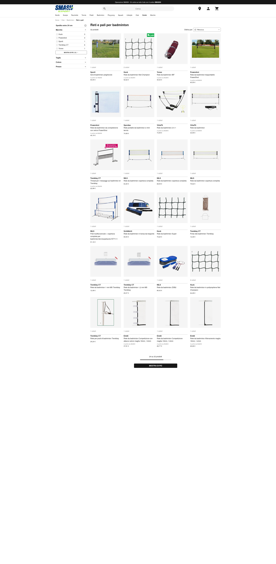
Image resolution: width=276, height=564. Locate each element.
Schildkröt (128, 231)
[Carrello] (217, 8)
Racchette (74, 15)
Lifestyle (129, 15)
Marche (152, 15)
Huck (126, 72)
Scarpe (65, 15)
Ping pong (111, 15)
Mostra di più (155, 365)
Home (57, 20)
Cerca (138, 8)
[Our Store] (200, 8)
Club (137, 15)
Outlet (144, 15)
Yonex (159, 72)
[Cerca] (104, 8)
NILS (126, 178)
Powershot (194, 72)
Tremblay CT (95, 178)
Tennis (84, 15)
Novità (57, 15)
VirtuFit (160, 125)
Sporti (92, 72)
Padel (91, 15)
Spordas (127, 125)
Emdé (126, 336)
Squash (120, 15)
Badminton (100, 15)
